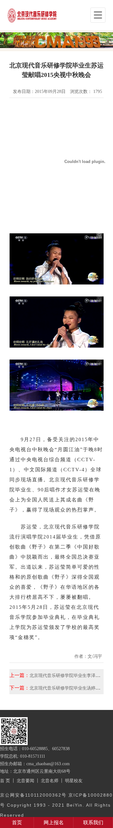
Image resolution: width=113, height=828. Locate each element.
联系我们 (93, 822)
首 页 (5, 780)
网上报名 (54, 822)
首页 (17, 822)
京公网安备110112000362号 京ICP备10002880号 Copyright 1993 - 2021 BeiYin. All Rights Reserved (56, 805)
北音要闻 (25, 780)
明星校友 (74, 780)
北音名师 (49, 780)
